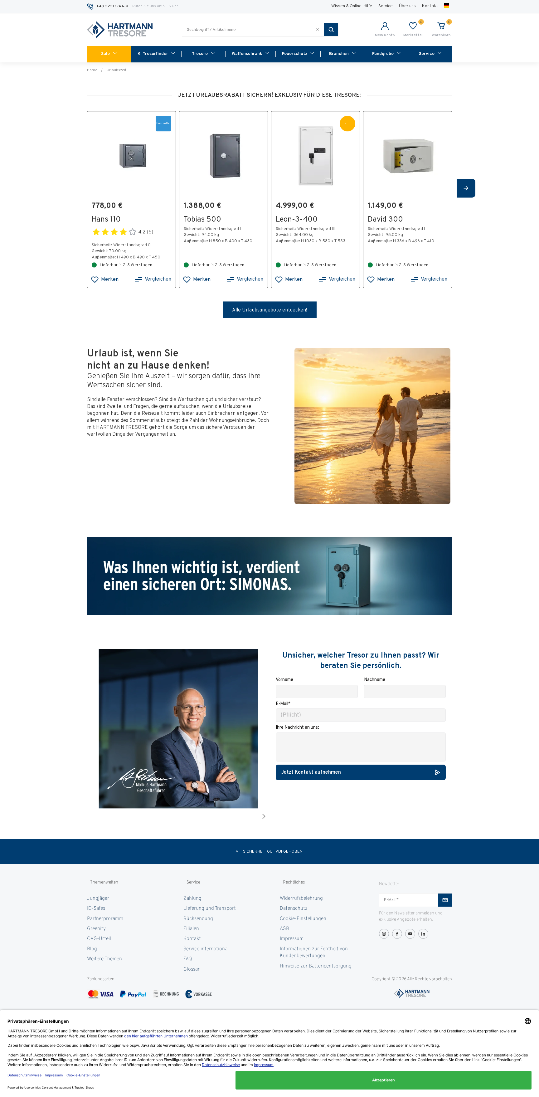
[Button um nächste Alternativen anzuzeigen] (466, 188)
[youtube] (410, 934)
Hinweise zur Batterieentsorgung (316, 966)
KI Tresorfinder (153, 53)
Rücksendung (198, 919)
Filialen (191, 929)
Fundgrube (383, 53)
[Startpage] (120, 30)
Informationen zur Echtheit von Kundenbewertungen (314, 952)
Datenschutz (294, 908)
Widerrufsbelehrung (301, 898)
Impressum (291, 939)
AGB (284, 929)
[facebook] (397, 934)
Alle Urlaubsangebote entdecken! (269, 310)
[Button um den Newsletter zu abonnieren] (445, 900)
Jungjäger (98, 898)
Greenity (96, 929)
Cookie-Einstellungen (303, 919)
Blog (92, 949)
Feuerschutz (294, 53)
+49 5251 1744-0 (112, 6)
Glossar (191, 969)
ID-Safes (96, 908)
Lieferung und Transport (209, 908)
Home (92, 70)
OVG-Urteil (99, 939)
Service (385, 6)
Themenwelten (104, 882)
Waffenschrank (247, 53)
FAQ (187, 959)
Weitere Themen (104, 959)
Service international (206, 949)
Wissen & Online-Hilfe (351, 6)
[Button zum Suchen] (331, 29)
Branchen (339, 53)
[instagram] (384, 934)
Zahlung (192, 898)
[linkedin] (423, 934)
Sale (105, 53)
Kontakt (430, 6)
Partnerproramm (105, 919)
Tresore (200, 53)
